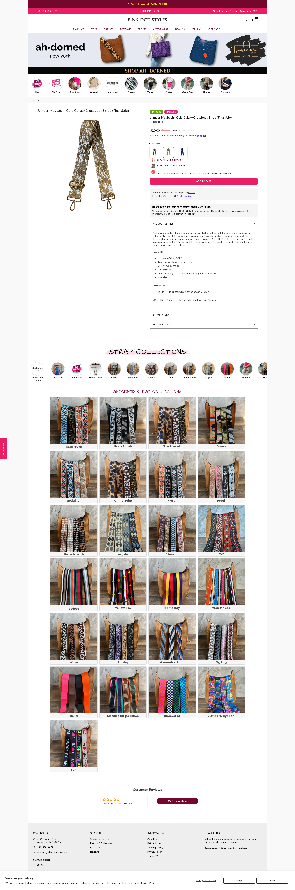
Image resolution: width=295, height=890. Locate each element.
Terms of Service (156, 856)
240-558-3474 (49, 10)
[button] (154, 152)
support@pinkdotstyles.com (52, 852)
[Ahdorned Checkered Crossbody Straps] (172, 690)
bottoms (125, 29)
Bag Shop (78, 29)
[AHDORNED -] (221, 528)
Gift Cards (95, 847)
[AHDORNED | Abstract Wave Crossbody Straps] (73, 636)
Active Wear (160, 29)
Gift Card (214, 29)
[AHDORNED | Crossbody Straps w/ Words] (73, 743)
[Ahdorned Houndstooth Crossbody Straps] (73, 528)
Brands (180, 29)
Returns (196, 29)
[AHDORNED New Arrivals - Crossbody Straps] (172, 420)
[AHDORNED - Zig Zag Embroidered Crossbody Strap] (221, 636)
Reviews (94, 851)
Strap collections (147, 352)
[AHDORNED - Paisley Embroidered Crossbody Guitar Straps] (123, 636)
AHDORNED (156, 122)
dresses (108, 29)
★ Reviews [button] (3, 448)
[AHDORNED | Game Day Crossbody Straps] (172, 581)
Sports (142, 29)
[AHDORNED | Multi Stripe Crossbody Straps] (73, 581)
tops (94, 29)
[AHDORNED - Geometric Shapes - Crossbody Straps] (172, 636)
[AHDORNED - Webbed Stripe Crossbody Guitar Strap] (221, 581)
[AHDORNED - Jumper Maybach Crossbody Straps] (221, 690)
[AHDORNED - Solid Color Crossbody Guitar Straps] (73, 690)
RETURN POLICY (161, 324)
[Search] (247, 19)
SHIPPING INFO (161, 315)
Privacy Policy (155, 851)
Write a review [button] (177, 801)
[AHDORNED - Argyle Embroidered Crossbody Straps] (123, 528)
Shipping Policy (155, 847)
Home (34, 100)
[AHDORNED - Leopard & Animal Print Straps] (123, 474)
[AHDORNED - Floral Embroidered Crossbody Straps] (172, 474)
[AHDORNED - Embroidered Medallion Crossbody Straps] (73, 474)
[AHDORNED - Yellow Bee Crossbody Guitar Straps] (123, 581)
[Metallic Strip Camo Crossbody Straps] (123, 690)
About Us (152, 838)
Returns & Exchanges (101, 843)
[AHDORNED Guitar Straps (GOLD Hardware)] (73, 420)
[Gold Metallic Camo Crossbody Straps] (221, 420)
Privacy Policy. (148, 883)
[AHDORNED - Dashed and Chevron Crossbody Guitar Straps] (172, 528)
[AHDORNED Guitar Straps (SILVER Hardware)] (123, 420)
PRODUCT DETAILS (163, 223)
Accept (239, 880)
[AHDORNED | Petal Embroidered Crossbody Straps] (221, 474)
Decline (272, 880)
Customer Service (99, 838)
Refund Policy (154, 843)
